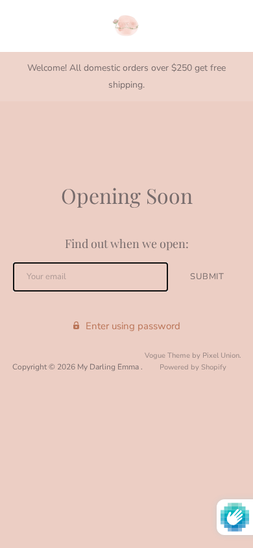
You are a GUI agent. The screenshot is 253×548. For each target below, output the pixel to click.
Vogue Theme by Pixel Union (192, 355)
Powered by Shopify (193, 367)
